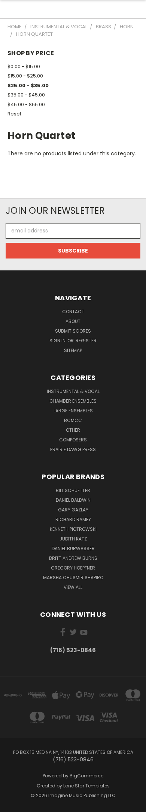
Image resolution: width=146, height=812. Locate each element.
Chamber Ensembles (73, 401)
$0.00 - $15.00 (23, 66)
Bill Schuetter (73, 490)
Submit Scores (73, 331)
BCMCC (73, 420)
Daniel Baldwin (73, 500)
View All (73, 587)
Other (73, 430)
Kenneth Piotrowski (73, 529)
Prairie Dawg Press (73, 449)
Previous (11, 804)
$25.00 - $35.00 (28, 85)
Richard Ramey (73, 519)
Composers (73, 440)
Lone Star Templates (86, 786)
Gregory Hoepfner (73, 568)
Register (86, 340)
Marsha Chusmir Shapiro (73, 577)
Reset (14, 113)
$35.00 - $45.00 (26, 94)
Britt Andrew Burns (73, 558)
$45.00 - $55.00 (26, 104)
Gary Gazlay (73, 510)
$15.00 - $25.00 (25, 75)
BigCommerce (86, 776)
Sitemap (73, 350)
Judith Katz (73, 539)
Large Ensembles (73, 410)
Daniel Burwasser (73, 548)
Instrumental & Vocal (73, 391)
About (73, 321)
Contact (73, 311)
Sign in (58, 340)
